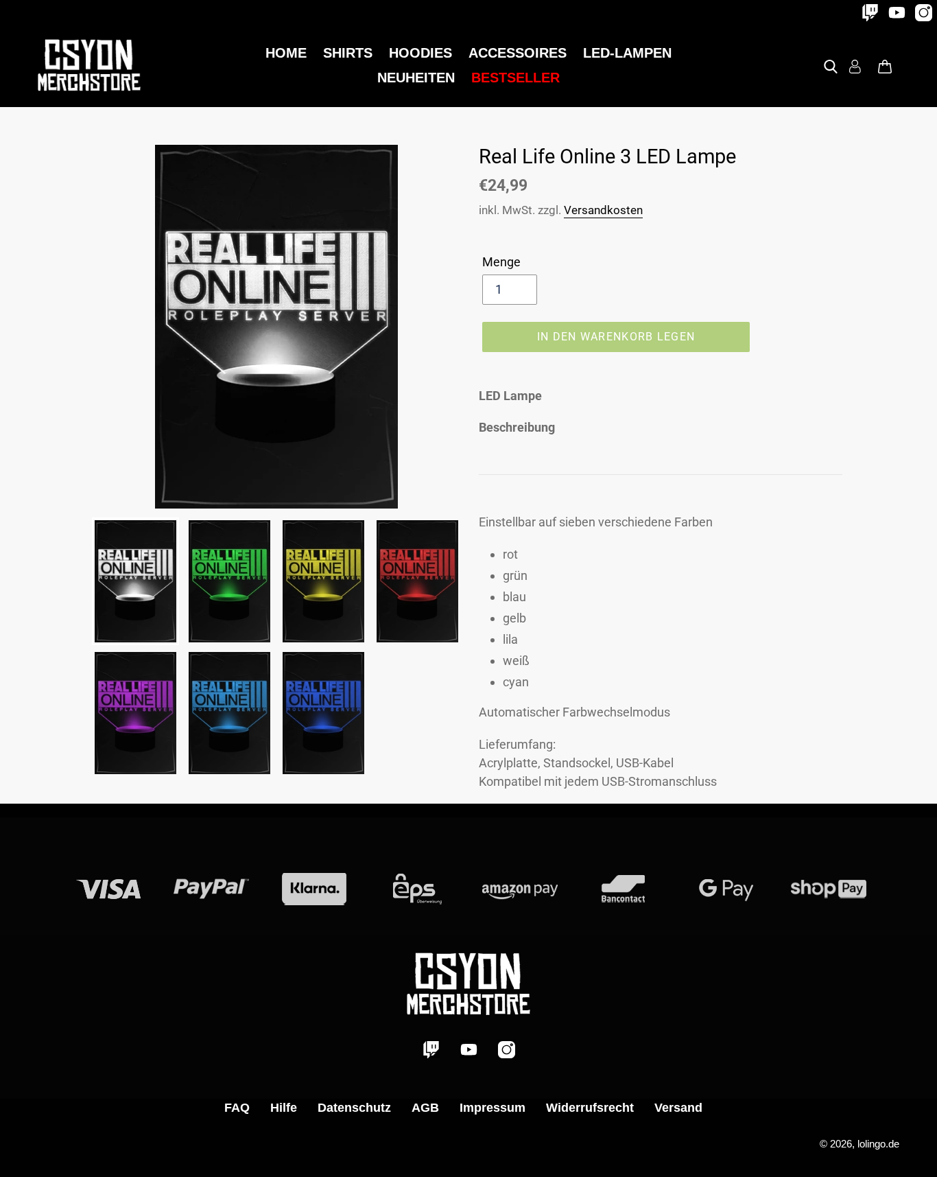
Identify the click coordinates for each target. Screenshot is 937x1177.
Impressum (492, 1108)
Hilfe (283, 1108)
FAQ (237, 1108)
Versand (678, 1108)
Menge (501, 262)
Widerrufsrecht (590, 1108)
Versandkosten (603, 210)
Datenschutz (354, 1108)
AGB (425, 1108)
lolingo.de (878, 1144)
